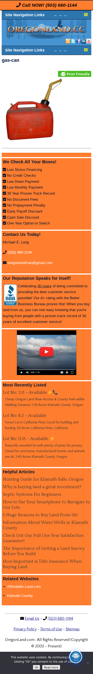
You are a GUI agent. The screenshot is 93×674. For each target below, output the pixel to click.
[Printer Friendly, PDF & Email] (74, 74)
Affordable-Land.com (24, 587)
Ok (36, 667)
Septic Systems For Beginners (32, 494)
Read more (51, 667)
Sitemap (73, 629)
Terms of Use (51, 629)
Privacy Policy (25, 629)
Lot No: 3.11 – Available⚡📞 (30, 392)
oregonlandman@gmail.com (30, 263)
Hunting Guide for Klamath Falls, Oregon (43, 479)
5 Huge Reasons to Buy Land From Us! (40, 515)
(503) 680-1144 (61, 5)
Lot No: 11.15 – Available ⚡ (29, 438)
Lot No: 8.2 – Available (24, 415)
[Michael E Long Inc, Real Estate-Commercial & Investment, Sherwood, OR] (10, 294)
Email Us (32, 619)
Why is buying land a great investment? (42, 487)
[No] (87, 663)
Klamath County (20, 596)
